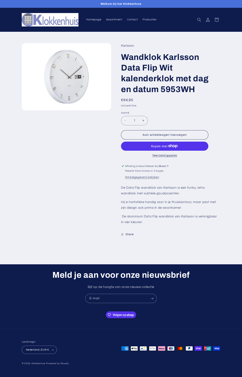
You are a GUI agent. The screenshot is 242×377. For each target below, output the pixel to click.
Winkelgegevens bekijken (142, 177)
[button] (199, 19)
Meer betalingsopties (164, 155)
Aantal (125, 112)
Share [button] (129, 234)
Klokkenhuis (38, 363)
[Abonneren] (152, 298)
